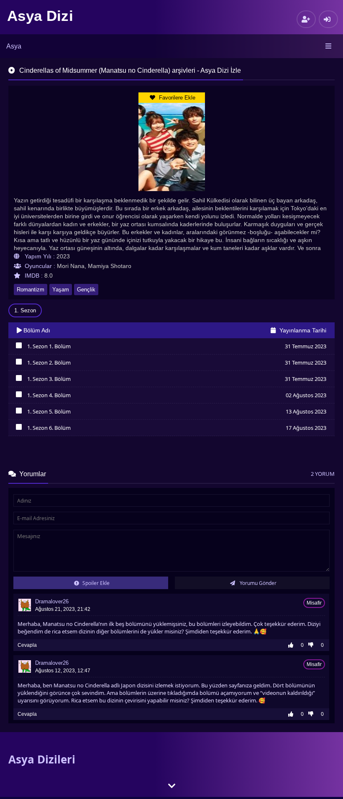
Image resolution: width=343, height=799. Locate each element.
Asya (13, 46)
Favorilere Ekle (176, 97)
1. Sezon (25, 310)
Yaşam (60, 289)
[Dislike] (312, 645)
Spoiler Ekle (95, 583)
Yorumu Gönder (257, 583)
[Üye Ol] (306, 19)
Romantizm (30, 289)
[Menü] (329, 46)
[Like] (292, 645)
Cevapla (27, 645)
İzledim (18, 347)
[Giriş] (328, 19)
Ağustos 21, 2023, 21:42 (62, 609)
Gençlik (86, 289)
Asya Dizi (40, 16)
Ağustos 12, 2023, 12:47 (62, 671)
